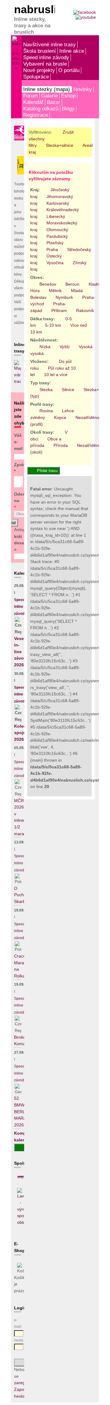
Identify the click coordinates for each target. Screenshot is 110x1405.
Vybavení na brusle (45, 64)
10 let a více (56, 374)
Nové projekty (39, 70)
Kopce (60, 417)
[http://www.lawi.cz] (20, 1222)
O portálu (68, 70)
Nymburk (64, 297)
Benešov (47, 284)
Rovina (46, 410)
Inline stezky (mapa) (46, 89)
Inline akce (71, 51)
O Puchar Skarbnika (23, 895)
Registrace (35, 115)
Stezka (46, 389)
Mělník (55, 290)
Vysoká (86, 346)
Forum (30, 96)
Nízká (44, 346)
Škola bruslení (39, 51)
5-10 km (53, 325)
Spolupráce (36, 77)
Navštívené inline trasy (49, 44)
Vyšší (65, 346)
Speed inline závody (46, 57)
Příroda (60, 445)
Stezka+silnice (59, 145)
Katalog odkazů (40, 108)
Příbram (59, 310)
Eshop (68, 96)
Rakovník (85, 310)
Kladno (95, 284)
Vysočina (55, 262)
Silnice (68, 389)
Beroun (72, 284)
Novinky (82, 89)
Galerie (49, 96)
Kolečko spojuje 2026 (22, 733)
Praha (52, 249)
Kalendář (33, 102)
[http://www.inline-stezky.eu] (20, 1177)
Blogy (68, 108)
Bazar (53, 102)
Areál (87, 145)
